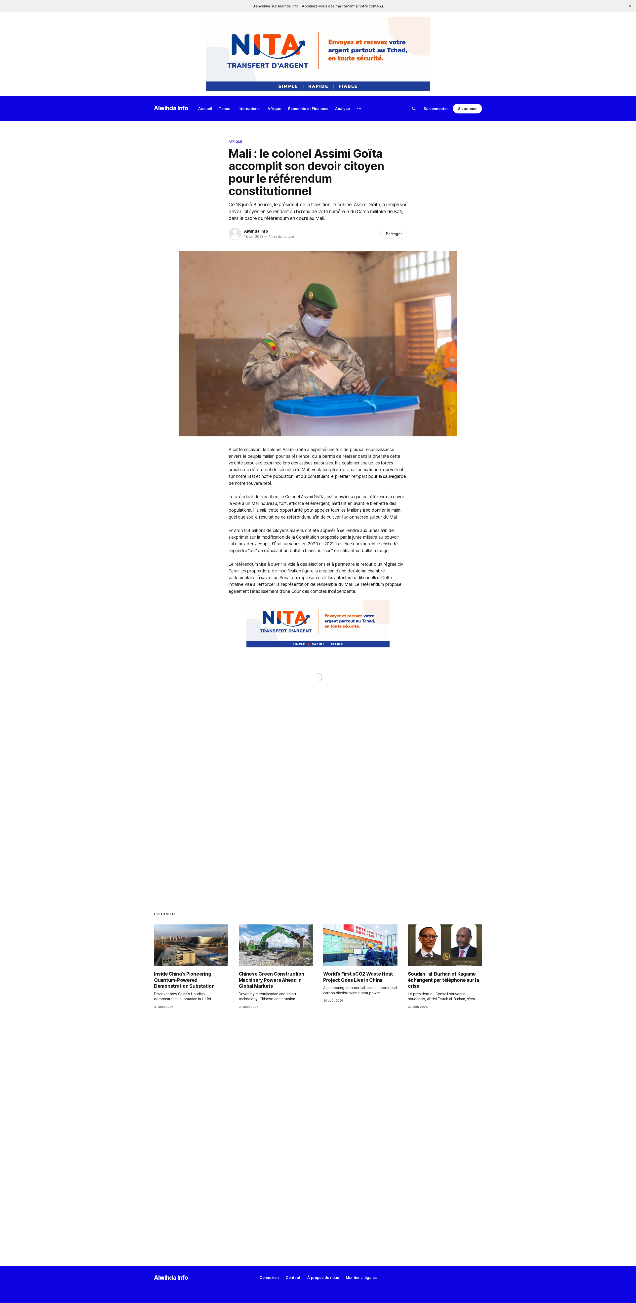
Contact (293, 1277)
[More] (359, 109)
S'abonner (467, 108)
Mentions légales (361, 1277)
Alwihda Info (171, 108)
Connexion (269, 1277)
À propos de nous (323, 1277)
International (249, 108)
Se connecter (436, 108)
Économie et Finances (308, 108)
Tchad (225, 108)
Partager (394, 233)
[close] (630, 6)
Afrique (274, 108)
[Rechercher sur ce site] (414, 109)
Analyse (342, 108)
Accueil (205, 108)
